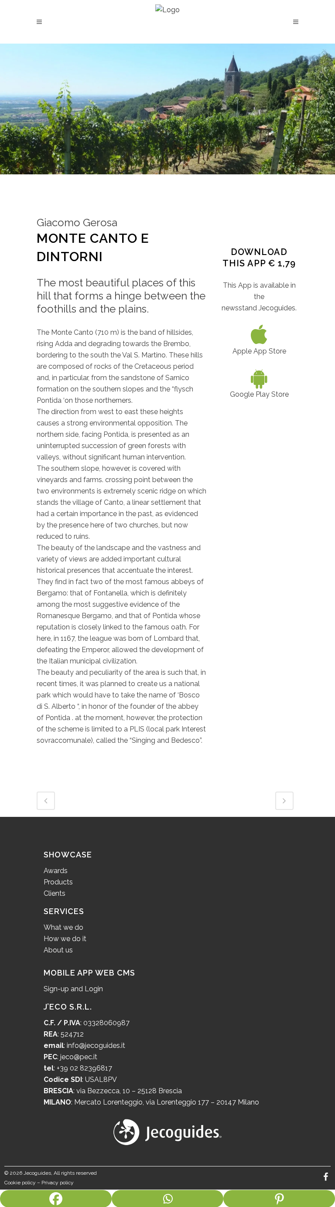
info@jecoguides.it (96, 1045)
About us (58, 950)
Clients (54, 893)
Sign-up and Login (73, 989)
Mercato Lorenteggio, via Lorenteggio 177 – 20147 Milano (165, 1102)
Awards (56, 871)
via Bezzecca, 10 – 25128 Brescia (128, 1091)
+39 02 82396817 (84, 1068)
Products (58, 882)
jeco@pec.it (78, 1057)
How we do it (65, 939)
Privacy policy (57, 1183)
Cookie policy (20, 1183)
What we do (63, 927)
